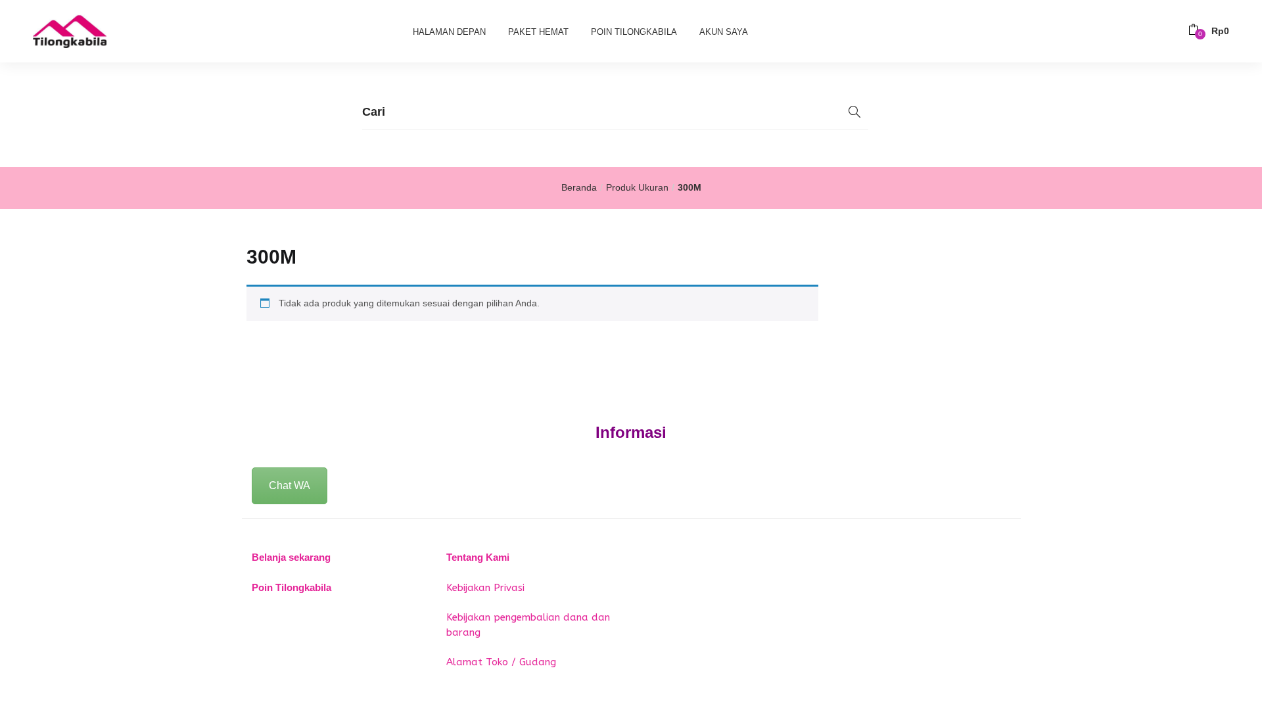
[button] (1208, 31)
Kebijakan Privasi (485, 588)
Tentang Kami (477, 557)
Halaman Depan (449, 32)
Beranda (579, 187)
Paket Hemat (538, 32)
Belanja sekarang (291, 557)
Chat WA (289, 485)
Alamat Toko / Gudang (501, 662)
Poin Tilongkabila (634, 32)
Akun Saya (723, 32)
